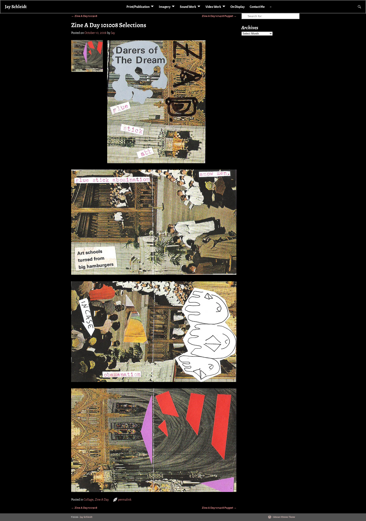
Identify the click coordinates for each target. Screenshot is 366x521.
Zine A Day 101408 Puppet (219, 16)
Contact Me (257, 6)
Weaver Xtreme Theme (284, 517)
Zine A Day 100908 (84, 16)
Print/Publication (138, 6)
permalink (124, 499)
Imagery (165, 6)
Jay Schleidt (16, 6)
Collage (88, 499)
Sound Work (188, 6)
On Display (237, 6)
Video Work (213, 6)
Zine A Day (102, 499)
